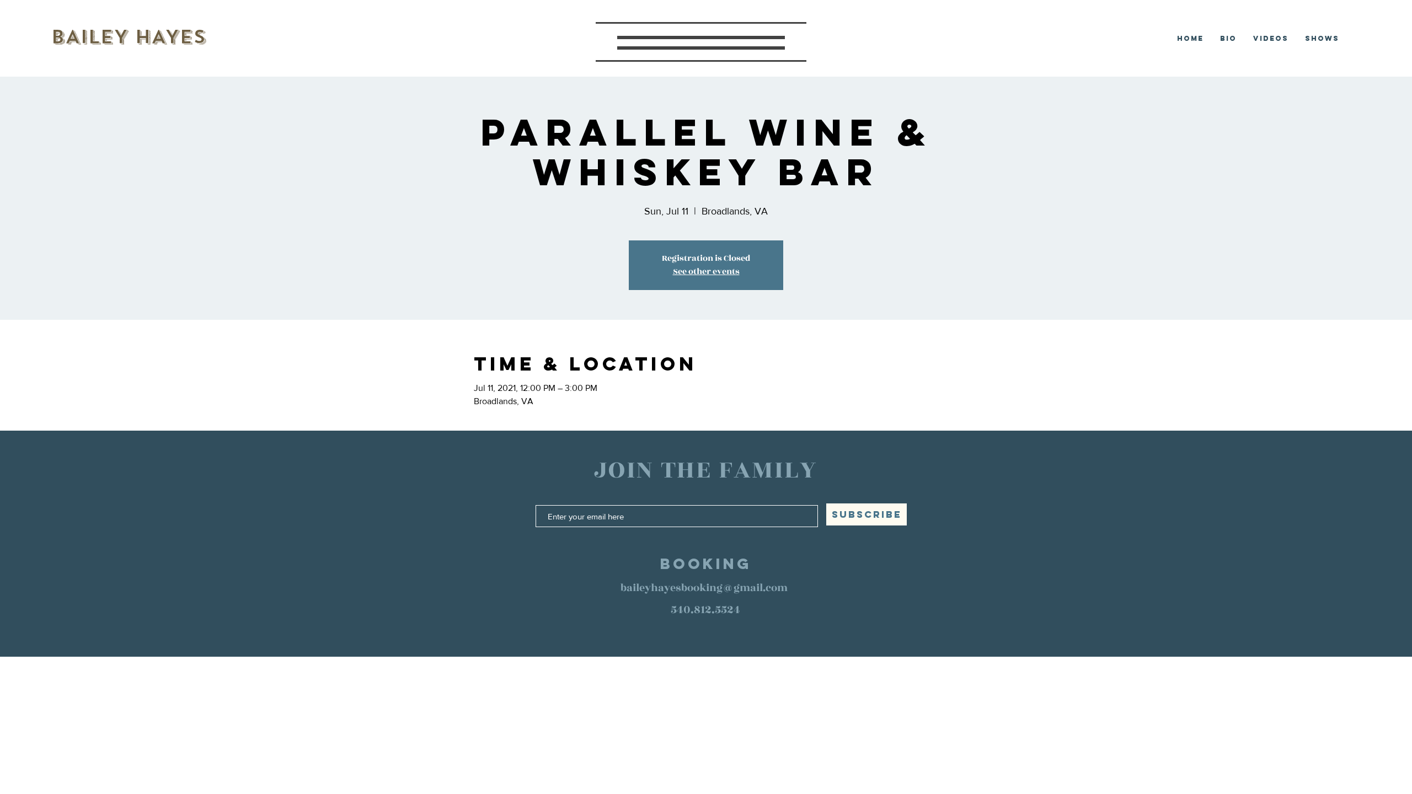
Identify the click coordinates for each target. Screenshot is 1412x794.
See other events (706, 271)
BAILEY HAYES (128, 36)
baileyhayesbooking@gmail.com (704, 588)
